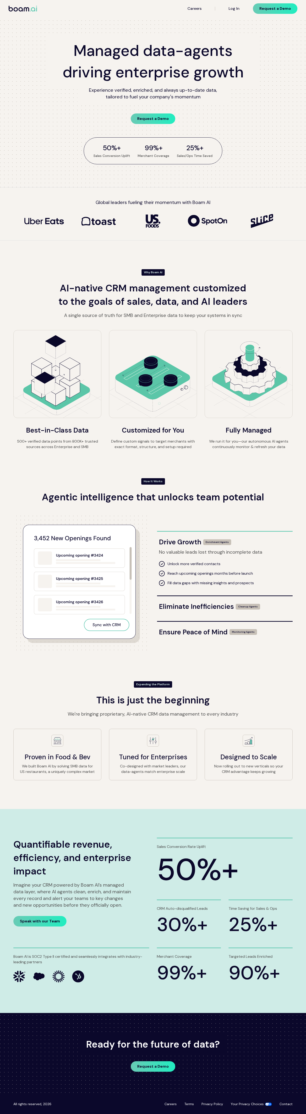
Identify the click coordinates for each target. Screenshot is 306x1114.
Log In (234, 8)
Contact (286, 1104)
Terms (189, 1104)
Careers (194, 8)
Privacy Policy (212, 1104)
